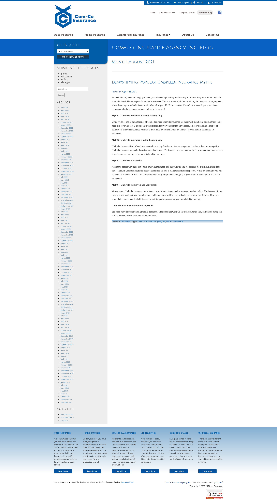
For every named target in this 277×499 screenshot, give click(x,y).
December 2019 (67, 336)
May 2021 (64, 287)
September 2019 (67, 345)
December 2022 (67, 232)
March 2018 (65, 397)
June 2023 (65, 215)
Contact (199, 2)
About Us (188, 34)
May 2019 (64, 356)
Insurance (162, 34)
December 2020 (67, 301)
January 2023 (66, 229)
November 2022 (67, 235)
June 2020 (65, 319)
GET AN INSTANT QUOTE (72, 57)
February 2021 (66, 295)
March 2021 (65, 293)
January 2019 (66, 368)
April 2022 (65, 255)
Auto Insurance (63, 34)
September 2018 (67, 379)
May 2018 (64, 391)
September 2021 (67, 275)
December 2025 (67, 128)
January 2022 (66, 264)
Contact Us (212, 34)
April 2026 (65, 116)
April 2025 (65, 151)
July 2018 (64, 385)
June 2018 (65, 388)
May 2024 (64, 183)
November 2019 (67, 339)
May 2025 (64, 148)
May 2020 (64, 321)
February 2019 (66, 365)
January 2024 (66, 194)
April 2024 (65, 186)
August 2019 (65, 347)
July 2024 (64, 177)
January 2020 (66, 333)
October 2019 (66, 342)
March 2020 (65, 327)
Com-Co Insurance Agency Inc (151, 221)
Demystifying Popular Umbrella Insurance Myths (162, 82)
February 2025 (66, 157)
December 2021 (67, 267)
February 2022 (66, 261)
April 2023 (65, 220)
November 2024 (67, 165)
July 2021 (64, 281)
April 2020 (65, 324)
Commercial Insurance (130, 34)
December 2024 (67, 163)
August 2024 (65, 174)
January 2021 (66, 298)
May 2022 (64, 252)
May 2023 (64, 217)
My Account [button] (216, 2)
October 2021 (66, 272)
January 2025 (66, 160)
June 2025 (65, 145)
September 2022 (67, 241)
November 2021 (67, 269)
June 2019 (65, 353)
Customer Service (167, 12)
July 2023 (64, 212)
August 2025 (65, 139)
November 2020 (67, 304)
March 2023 (65, 223)
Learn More (63, 471)
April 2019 (65, 359)
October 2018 (66, 376)
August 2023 (65, 209)
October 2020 (66, 307)
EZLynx (219, 482)
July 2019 (64, 350)
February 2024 (66, 191)
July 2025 (64, 142)
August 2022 (65, 243)
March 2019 (65, 362)
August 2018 (65, 382)
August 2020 (65, 313)
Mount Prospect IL (174, 221)
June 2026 (65, 111)
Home (152, 12)
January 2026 (66, 125)
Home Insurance (95, 34)
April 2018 (65, 394)
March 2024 (65, 189)
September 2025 (67, 137)
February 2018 (66, 399)
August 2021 (65, 278)
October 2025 (66, 134)
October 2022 (66, 238)
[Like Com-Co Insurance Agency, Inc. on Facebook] (219, 12)
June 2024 (65, 180)
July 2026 (64, 108)
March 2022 (65, 258)
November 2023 (67, 200)
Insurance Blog (205, 12)
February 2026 (66, 122)
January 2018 (66, 402)
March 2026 (65, 119)
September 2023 (67, 206)
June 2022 (65, 249)
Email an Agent (183, 2)
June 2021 (65, 284)
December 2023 (67, 197)
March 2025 (65, 154)
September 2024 (67, 171)
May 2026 (64, 113)
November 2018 (67, 373)
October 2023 (66, 203)
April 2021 (65, 290)
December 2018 (67, 371)
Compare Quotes (187, 12)
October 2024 (66, 168)
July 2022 (64, 246)
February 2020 (66, 330)
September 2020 (67, 310)
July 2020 (64, 316)
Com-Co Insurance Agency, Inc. (178, 482)
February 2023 (66, 226)
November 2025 (67, 131)
